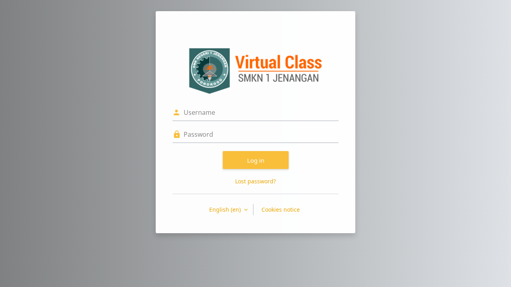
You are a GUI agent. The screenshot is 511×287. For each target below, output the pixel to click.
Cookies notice (280, 209)
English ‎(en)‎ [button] (225, 209)
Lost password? (255, 181)
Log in (255, 160)
